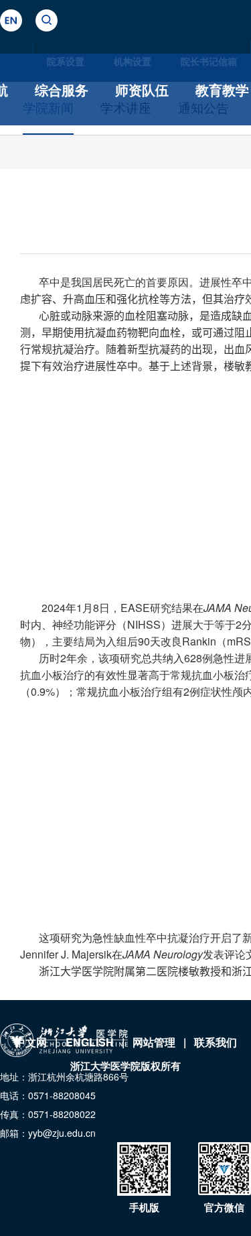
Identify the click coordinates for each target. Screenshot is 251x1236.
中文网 (31, 1042)
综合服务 (61, 89)
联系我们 (215, 1042)
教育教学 (222, 89)
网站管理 (154, 1042)
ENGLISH (90, 1042)
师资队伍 (142, 89)
